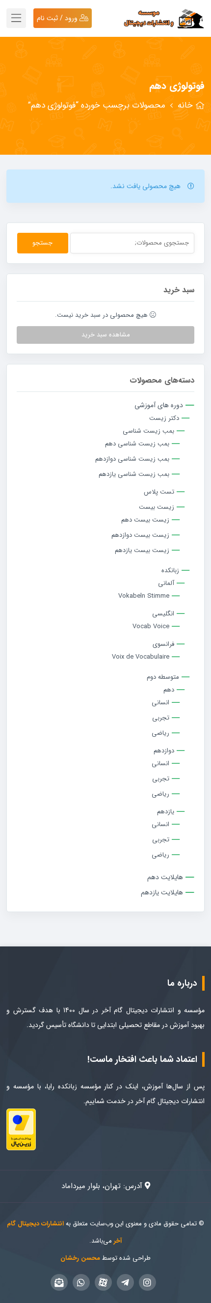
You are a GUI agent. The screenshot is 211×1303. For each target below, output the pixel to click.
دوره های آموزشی (158, 405)
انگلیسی (163, 614)
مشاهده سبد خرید (105, 335)
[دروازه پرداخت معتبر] (21, 1128)
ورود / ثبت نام (58, 18)
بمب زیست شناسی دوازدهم (132, 459)
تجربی (160, 718)
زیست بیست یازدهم (142, 550)
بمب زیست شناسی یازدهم (134, 474)
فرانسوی (163, 644)
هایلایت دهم (165, 877)
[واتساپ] (81, 1282)
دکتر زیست (164, 418)
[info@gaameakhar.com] (59, 1282)
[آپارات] (103, 1282)
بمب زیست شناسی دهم (137, 444)
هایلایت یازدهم (162, 892)
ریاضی (160, 733)
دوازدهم (164, 751)
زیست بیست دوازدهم (140, 535)
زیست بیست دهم (145, 520)
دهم (168, 690)
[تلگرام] (125, 1282)
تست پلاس (159, 492)
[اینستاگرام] (147, 1282)
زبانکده (170, 570)
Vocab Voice (150, 626)
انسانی (160, 702)
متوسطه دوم (163, 677)
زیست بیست (156, 507)
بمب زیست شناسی (148, 431)
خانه (185, 105)
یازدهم (165, 811)
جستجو (42, 243)
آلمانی (166, 583)
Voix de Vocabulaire (140, 657)
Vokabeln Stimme (143, 596)
